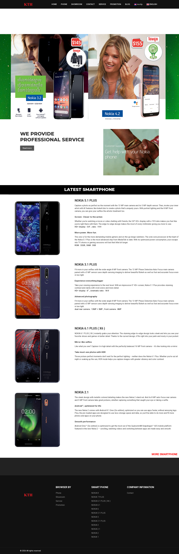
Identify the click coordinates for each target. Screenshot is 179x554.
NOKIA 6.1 (95, 505)
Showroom (76, 4)
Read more (27, 148)
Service (102, 4)
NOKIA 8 (95, 493)
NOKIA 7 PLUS (97, 497)
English (153, 4)
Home (54, 4)
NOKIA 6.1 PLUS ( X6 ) (90, 328)
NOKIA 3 (95, 525)
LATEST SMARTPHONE (89, 189)
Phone (64, 4)
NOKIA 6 (95, 509)
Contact (90, 4)
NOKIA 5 (95, 517)
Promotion (115, 4)
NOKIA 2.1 (82, 392)
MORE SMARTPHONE (164, 454)
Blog (127, 4)
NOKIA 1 (95, 537)
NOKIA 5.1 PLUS (86, 200)
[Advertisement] (73, 17)
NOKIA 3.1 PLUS (86, 264)
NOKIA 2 (95, 533)
